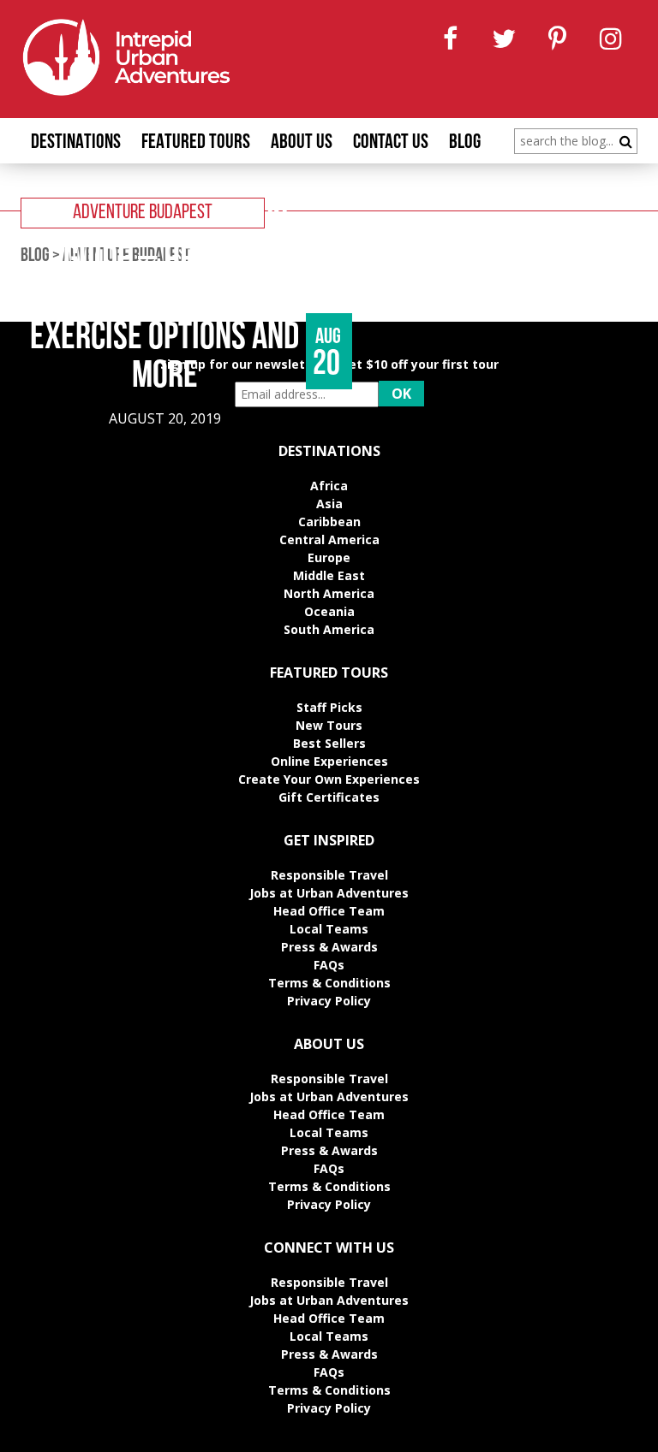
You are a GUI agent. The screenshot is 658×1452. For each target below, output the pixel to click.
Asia (329, 503)
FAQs (329, 965)
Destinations (76, 143)
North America (329, 593)
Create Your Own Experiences (329, 779)
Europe (329, 557)
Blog (465, 143)
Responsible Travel (329, 875)
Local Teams (329, 929)
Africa (329, 485)
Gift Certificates (329, 797)
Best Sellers (329, 743)
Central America (329, 539)
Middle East (329, 575)
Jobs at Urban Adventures (329, 893)
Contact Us (390, 143)
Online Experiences (329, 761)
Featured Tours (195, 143)
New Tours (329, 725)
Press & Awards (329, 947)
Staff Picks (329, 707)
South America (329, 629)
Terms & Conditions (329, 983)
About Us (301, 143)
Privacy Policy (329, 1001)
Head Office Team (329, 911)
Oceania (329, 611)
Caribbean (329, 521)
